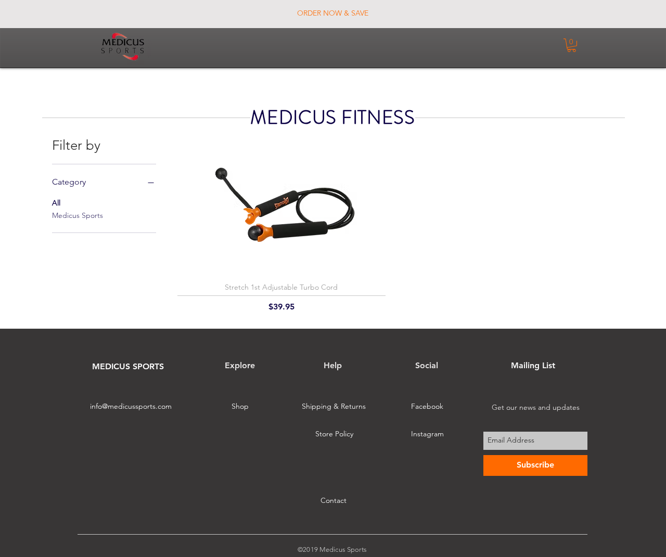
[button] (571, 45)
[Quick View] (281, 208)
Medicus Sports (77, 215)
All (56, 203)
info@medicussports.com (131, 406)
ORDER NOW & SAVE (332, 13)
